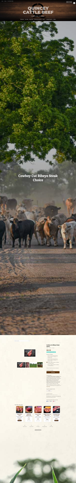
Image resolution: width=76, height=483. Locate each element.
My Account (25, 426)
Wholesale (22, 19)
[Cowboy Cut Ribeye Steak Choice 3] (40, 365)
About (44, 19)
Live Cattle (26, 19)
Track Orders (31, 426)
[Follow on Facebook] (69, 2)
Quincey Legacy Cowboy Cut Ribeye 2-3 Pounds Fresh (53, 365)
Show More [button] (48, 386)
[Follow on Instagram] (67, 2)
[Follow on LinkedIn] (71, 2)
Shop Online (31, 19)
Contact (5, 1)
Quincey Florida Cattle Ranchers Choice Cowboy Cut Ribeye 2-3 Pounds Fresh (53, 356)
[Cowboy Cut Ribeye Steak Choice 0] (21, 365)
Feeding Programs (49, 19)
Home (2, 1)
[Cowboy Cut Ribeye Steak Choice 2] (33, 365)
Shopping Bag (44, 426)
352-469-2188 (11, 1)
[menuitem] (59, 342)
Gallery (54, 19)
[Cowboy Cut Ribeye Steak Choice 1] (27, 365)
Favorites (38, 426)
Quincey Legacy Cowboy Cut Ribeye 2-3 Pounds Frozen (53, 363)
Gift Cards (51, 426)
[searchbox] (22, 341)
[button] (49, 391)
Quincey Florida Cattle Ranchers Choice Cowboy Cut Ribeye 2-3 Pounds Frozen (53, 360)
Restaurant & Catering (38, 19)
